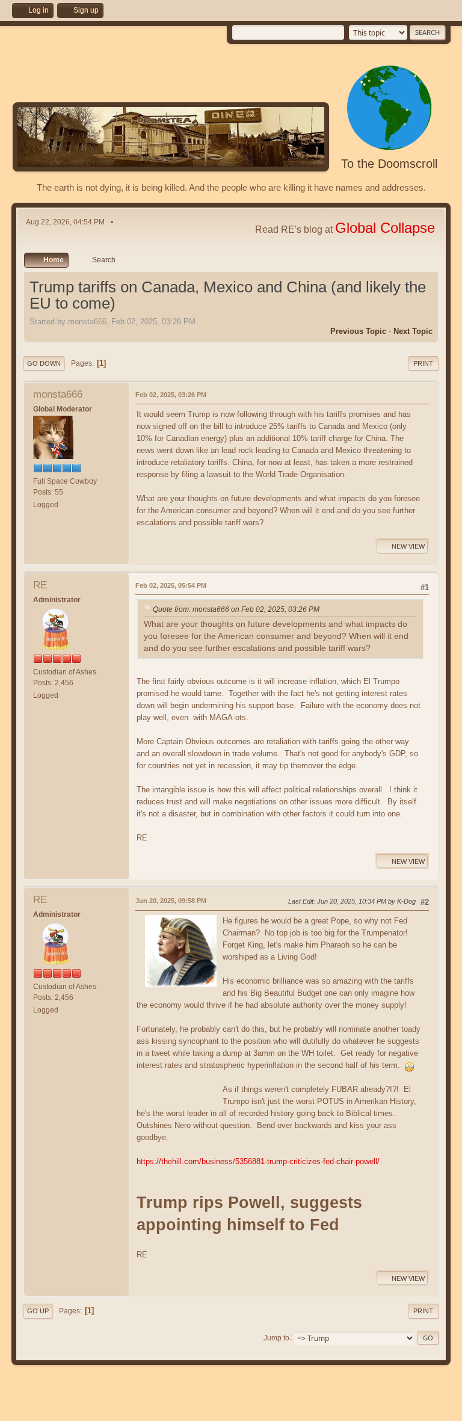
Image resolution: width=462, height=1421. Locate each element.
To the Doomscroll (389, 163)
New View (408, 546)
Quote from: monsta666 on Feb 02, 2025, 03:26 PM (236, 609)
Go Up (38, 1311)
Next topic (413, 331)
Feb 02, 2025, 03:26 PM (170, 394)
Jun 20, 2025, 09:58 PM (170, 900)
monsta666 (57, 394)
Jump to (276, 1337)
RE (40, 585)
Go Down (44, 363)
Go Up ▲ (437, 1409)
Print (423, 363)
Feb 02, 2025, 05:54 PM (170, 585)
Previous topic (358, 331)
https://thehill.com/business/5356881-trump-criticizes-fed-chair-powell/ (258, 1161)
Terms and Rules (392, 1409)
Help (355, 1409)
